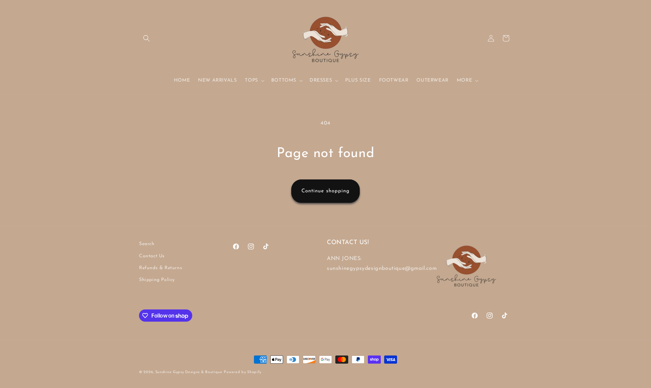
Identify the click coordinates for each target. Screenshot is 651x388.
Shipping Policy (157, 279)
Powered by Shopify (242, 372)
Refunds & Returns (160, 268)
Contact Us (152, 256)
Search (147, 243)
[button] (146, 38)
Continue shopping (325, 191)
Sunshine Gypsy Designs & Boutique (188, 372)
